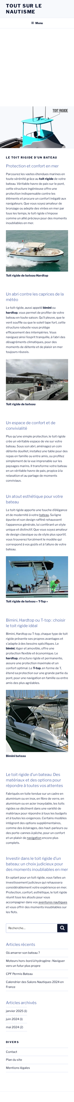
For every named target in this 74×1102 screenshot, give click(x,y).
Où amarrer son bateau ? (23, 953)
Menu (39, 23)
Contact (11, 1052)
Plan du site (14, 1060)
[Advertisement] (37, 67)
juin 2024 (12, 1019)
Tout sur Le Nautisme (24, 9)
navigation (34, 838)
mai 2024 (12, 1027)
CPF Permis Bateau (19, 974)
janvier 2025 (14, 1011)
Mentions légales (18, 1068)
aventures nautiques (52, 902)
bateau (44, 515)
